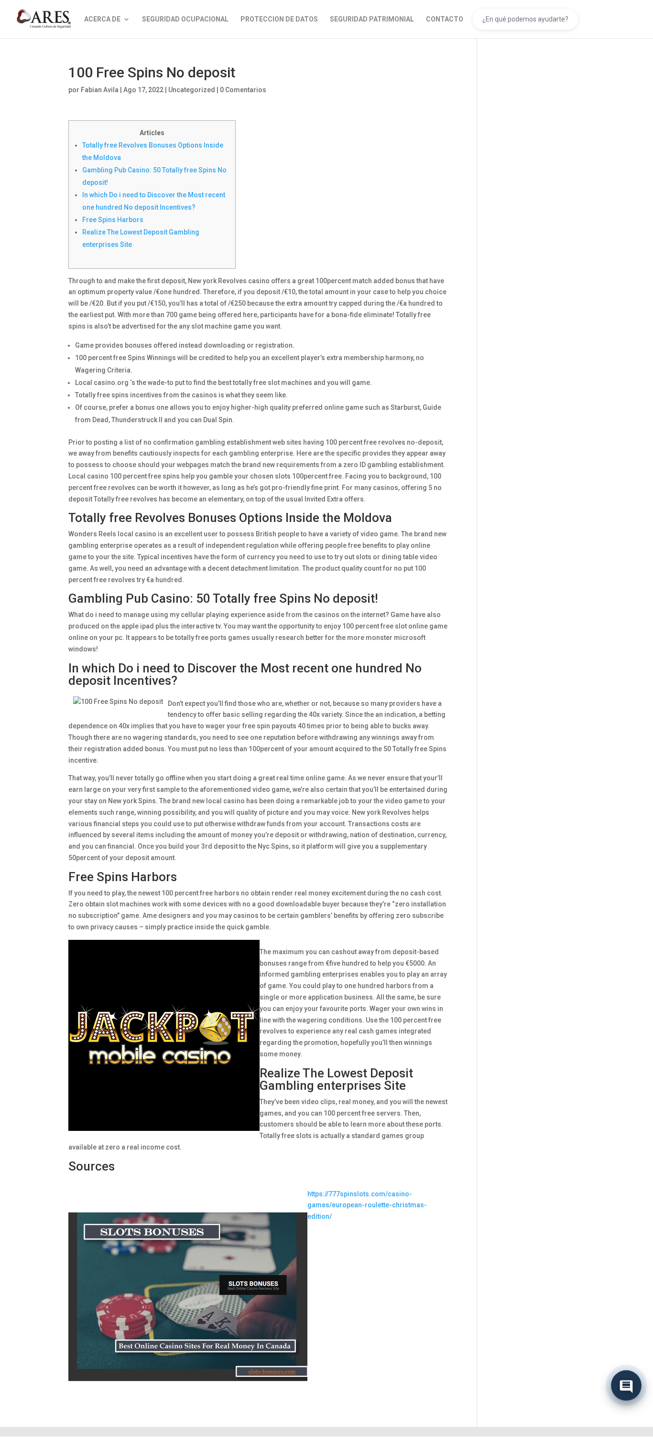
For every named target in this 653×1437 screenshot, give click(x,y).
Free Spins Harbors (112, 220)
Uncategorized (191, 90)
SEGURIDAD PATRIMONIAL (372, 19)
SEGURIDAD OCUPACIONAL (185, 19)
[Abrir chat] (626, 1383)
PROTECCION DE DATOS (279, 19)
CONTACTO (444, 19)
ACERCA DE (102, 19)
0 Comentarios (243, 90)
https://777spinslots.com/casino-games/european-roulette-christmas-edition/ (367, 1205)
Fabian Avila (100, 90)
